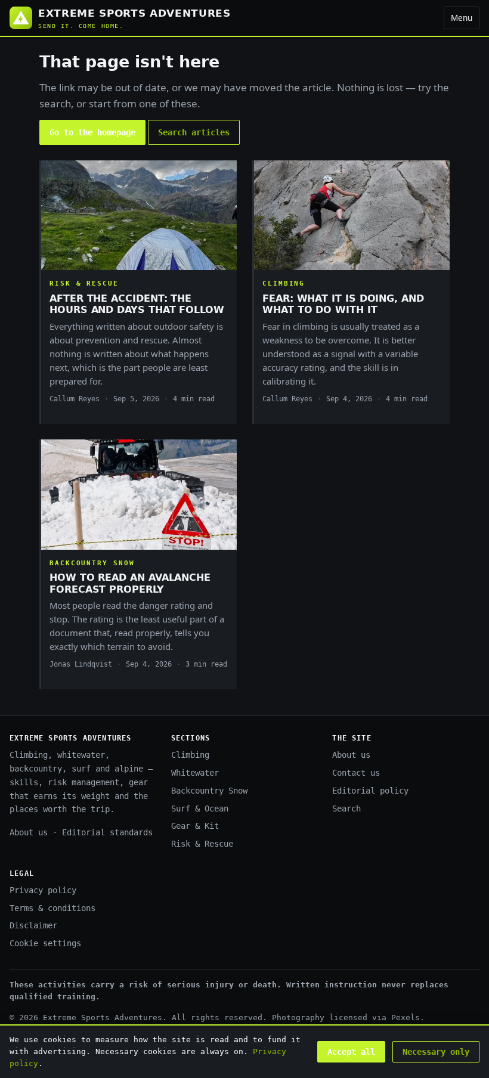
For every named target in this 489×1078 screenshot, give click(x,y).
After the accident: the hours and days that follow (136, 304)
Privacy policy (43, 890)
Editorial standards (107, 832)
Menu (461, 17)
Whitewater (195, 772)
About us (29, 832)
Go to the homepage (92, 132)
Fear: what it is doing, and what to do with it (343, 304)
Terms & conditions (52, 908)
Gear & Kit (195, 826)
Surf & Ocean (199, 808)
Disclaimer (33, 925)
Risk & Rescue (202, 843)
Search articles (194, 132)
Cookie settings (45, 943)
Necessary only (436, 1052)
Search (346, 808)
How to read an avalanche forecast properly (130, 583)
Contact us (356, 772)
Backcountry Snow (209, 790)
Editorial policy (370, 790)
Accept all (351, 1052)
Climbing (190, 755)
